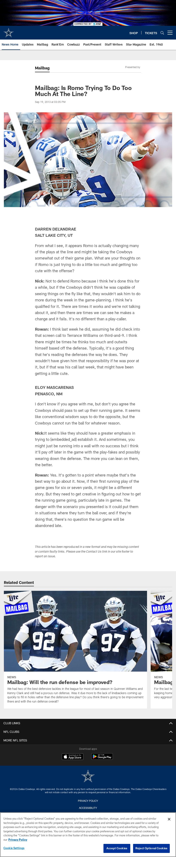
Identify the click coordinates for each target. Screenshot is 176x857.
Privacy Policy (88, 800)
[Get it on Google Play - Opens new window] (102, 758)
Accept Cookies (116, 848)
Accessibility (88, 807)
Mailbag (42, 68)
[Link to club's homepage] (8, 30)
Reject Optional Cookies (151, 848)
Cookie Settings (13, 848)
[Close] (169, 819)
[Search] (162, 33)
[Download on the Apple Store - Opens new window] (72, 757)
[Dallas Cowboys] (88, 776)
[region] (88, 834)
